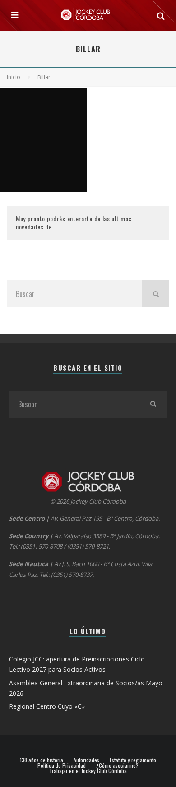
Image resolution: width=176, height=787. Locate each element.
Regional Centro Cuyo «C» (47, 706)
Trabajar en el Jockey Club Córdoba (88, 771)
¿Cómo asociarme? (117, 765)
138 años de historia (41, 760)
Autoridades (86, 760)
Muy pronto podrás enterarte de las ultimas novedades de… (73, 222)
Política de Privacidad (61, 765)
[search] (155, 293)
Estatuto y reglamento (133, 760)
